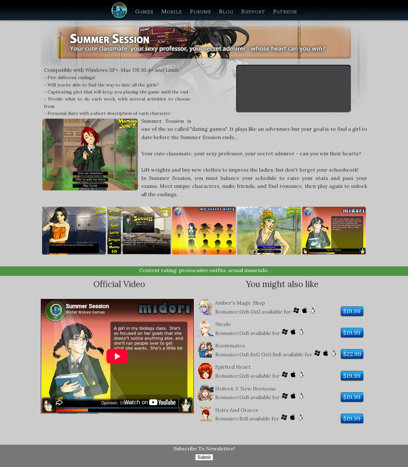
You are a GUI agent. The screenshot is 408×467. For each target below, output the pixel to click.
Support (253, 11)
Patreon (285, 11)
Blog (226, 11)
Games (144, 11)
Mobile (171, 11)
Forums (200, 11)
